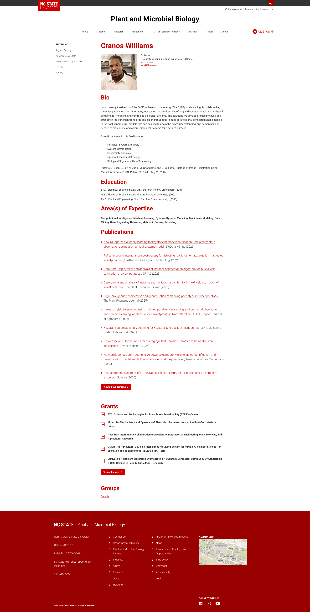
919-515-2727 (62, 574)
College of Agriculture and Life (247, 9)
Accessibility (163, 572)
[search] (271, 3)
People (209, 31)
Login (159, 578)
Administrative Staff (66, 56)
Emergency (162, 559)
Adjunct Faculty (63, 50)
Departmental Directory (126, 542)
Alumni (224, 31)
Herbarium (137, 31)
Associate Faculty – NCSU (69, 61)
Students (100, 31)
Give (264, 31)
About (85, 31)
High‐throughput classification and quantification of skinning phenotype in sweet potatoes (161, 296)
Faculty (59, 72)
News (159, 542)
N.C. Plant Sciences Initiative (165, 31)
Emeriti (59, 67)
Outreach (192, 31)
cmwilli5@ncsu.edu (149, 65)
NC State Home (49, 5)
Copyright (161, 565)
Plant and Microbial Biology (155, 19)
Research (119, 31)
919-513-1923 (147, 63)
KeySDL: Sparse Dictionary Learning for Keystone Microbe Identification (149, 327)
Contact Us (119, 536)
